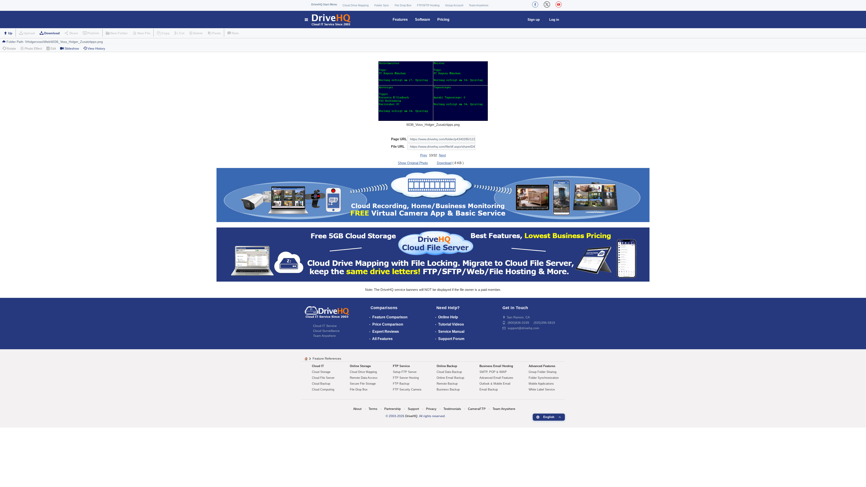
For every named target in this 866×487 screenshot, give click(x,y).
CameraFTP (477, 409)
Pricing (443, 19)
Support (413, 409)
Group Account (454, 5)
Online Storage (360, 366)
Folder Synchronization (544, 377)
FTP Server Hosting (406, 377)
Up (10, 33)
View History (96, 48)
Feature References (327, 358)
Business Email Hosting (496, 366)
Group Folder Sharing (542, 372)
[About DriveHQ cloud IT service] (327, 314)
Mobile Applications (541, 383)
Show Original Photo (413, 163)
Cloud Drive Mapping (356, 5)
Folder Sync (381, 5)
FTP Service (401, 366)
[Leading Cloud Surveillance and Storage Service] (433, 195)
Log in (554, 19)
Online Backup (447, 366)
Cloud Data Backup (449, 372)
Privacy (431, 409)
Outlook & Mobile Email (494, 383)
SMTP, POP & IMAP (493, 372)
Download (52, 33)
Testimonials (452, 409)
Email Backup (488, 389)
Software (422, 19)
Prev (423, 155)
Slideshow (71, 48)
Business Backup (448, 389)
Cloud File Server (323, 377)
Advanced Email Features (496, 377)
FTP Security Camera (407, 389)
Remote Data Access (364, 377)
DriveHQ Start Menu (324, 4)
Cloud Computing (323, 389)
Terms (373, 409)
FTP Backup (401, 383)
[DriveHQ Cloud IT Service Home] (328, 19)
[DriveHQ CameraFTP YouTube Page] (558, 4)
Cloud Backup (321, 383)
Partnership (392, 409)
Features (400, 19)
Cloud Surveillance (326, 331)
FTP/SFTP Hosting (428, 5)
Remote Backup (447, 383)
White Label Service (542, 389)
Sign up (533, 19)
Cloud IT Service (325, 326)
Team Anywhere (478, 5)
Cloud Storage (321, 372)
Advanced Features (542, 366)
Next (442, 155)
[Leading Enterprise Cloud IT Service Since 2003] (433, 254)
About (357, 409)
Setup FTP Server (405, 372)
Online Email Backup (450, 377)
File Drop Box (403, 5)
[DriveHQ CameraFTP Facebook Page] (535, 4)
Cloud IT (318, 366)
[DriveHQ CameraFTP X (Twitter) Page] (546, 4)
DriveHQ (411, 416)
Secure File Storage (363, 383)
